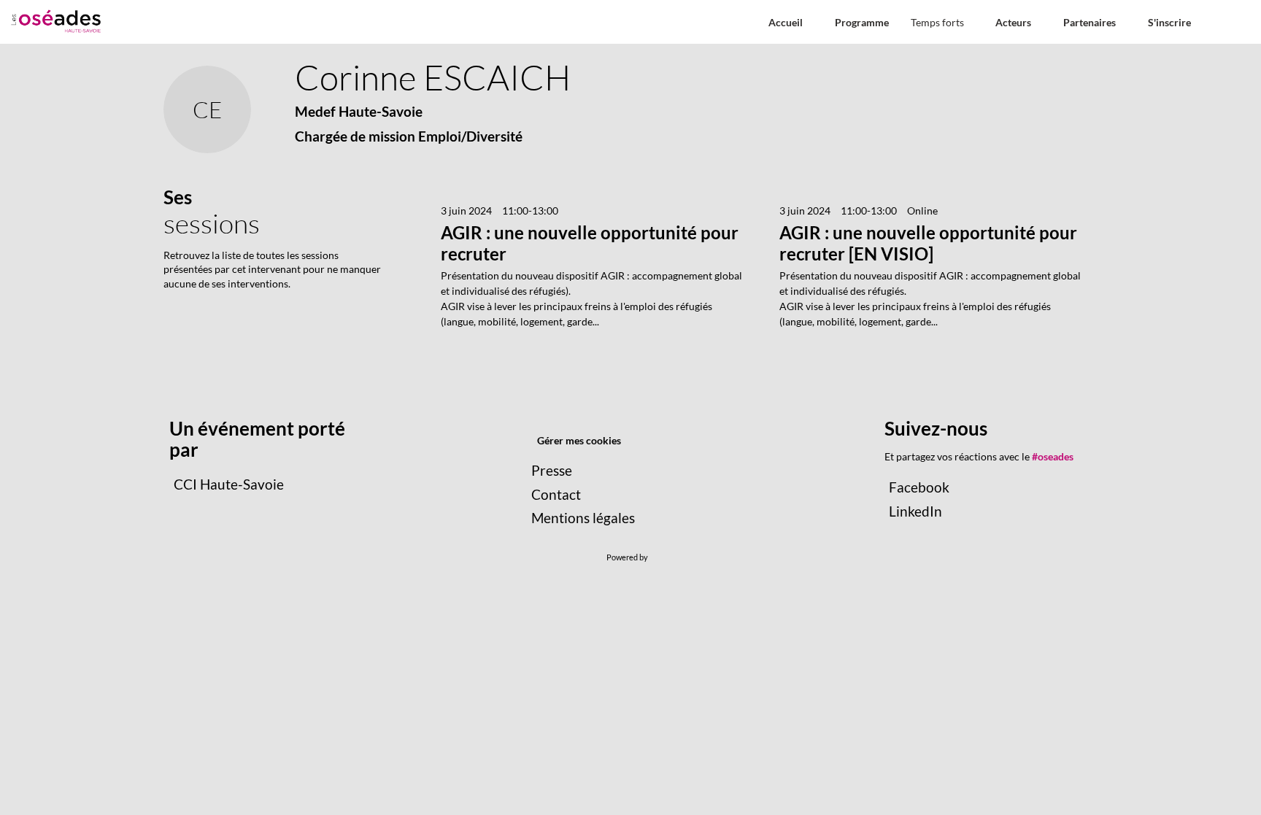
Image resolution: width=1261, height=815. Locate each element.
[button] (785, 22)
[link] (942, 22)
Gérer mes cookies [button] (579, 440)
